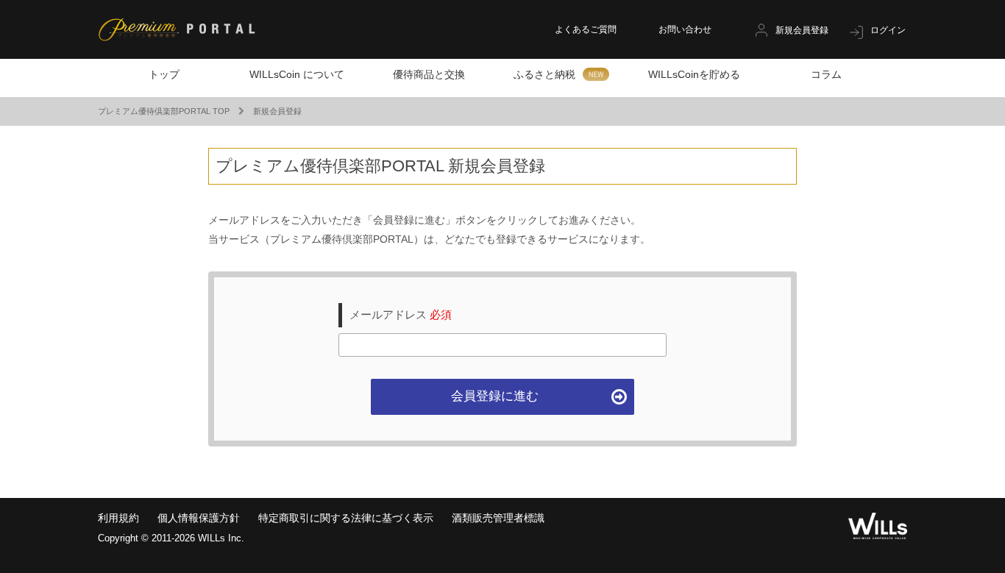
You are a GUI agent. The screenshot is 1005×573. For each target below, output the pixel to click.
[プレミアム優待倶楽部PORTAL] (176, 31)
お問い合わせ (684, 29)
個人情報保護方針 (198, 518)
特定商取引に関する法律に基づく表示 (345, 518)
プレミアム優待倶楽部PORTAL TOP (164, 111)
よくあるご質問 (586, 29)
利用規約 (118, 518)
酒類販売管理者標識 (498, 518)
